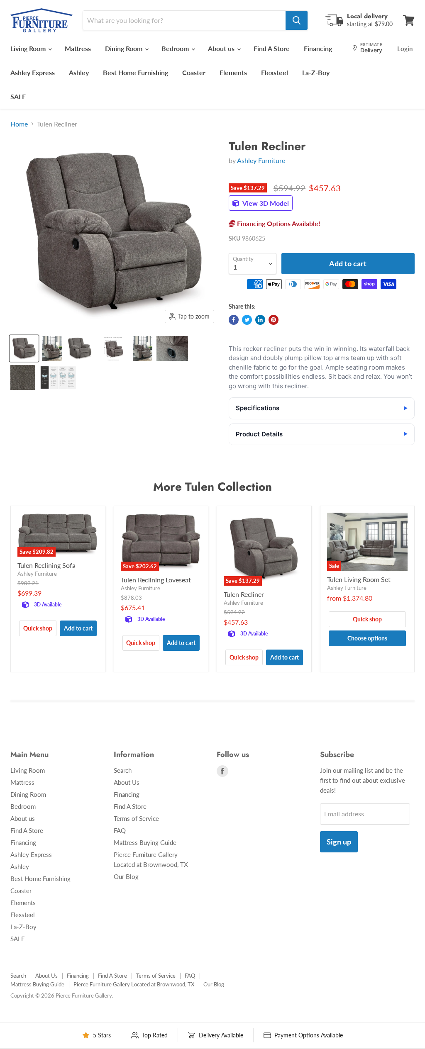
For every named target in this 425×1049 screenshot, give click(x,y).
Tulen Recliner (244, 594)
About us (222, 48)
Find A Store (272, 48)
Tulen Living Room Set (359, 579)
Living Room (28, 48)
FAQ (120, 830)
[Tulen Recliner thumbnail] (24, 348)
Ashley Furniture (261, 160)
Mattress (78, 48)
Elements (233, 72)
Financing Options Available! (277, 223)
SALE (18, 96)
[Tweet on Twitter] (247, 320)
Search (123, 770)
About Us (126, 782)
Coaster (193, 72)
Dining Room (124, 48)
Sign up (339, 841)
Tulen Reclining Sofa (46, 565)
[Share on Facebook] (234, 320)
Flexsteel (274, 72)
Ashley (79, 72)
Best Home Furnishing (135, 72)
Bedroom (176, 48)
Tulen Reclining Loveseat (156, 580)
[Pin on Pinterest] (273, 320)
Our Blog (126, 876)
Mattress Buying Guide (145, 842)
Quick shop (37, 628)
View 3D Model (265, 203)
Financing (318, 48)
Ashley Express (32, 72)
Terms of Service (136, 818)
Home (19, 124)
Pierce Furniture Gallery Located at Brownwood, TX (133, 984)
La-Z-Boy (316, 72)
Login (405, 48)
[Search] (297, 20)
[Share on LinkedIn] (260, 320)
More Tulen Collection (212, 486)
